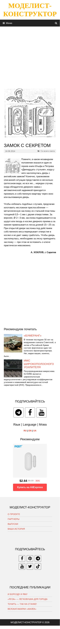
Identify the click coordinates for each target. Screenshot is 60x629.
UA (34, 430)
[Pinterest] (30, 558)
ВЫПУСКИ (13, 524)
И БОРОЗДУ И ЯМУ (17, 594)
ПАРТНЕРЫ (13, 519)
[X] (30, 566)
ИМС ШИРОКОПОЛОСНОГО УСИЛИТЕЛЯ (39, 364)
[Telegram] (18, 412)
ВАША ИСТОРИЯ (16, 529)
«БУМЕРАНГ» (32, 335)
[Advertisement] (30, 56)
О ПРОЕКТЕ (14, 514)
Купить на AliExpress (30, 487)
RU (25, 430)
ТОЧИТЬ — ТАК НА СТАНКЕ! (22, 604)
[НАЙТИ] (56, 23)
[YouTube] (41, 412)
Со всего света (48, 151)
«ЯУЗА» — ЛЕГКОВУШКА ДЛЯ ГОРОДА (27, 599)
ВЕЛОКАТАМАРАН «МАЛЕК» (22, 609)
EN (30, 430)
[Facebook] (30, 412)
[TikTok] (38, 566)
